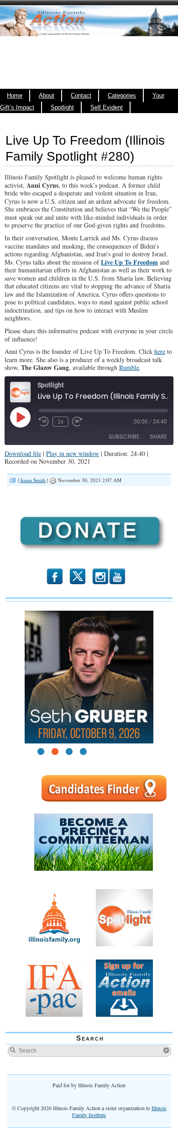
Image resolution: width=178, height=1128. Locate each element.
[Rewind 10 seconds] (44, 422)
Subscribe (124, 436)
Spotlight (62, 107)
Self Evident (106, 107)
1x (60, 421)
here (159, 351)
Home (14, 95)
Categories (122, 95)
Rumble (129, 367)
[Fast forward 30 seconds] (77, 422)
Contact (81, 95)
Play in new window (72, 453)
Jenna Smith (33, 480)
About (46, 95)
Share (158, 436)
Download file (23, 453)
